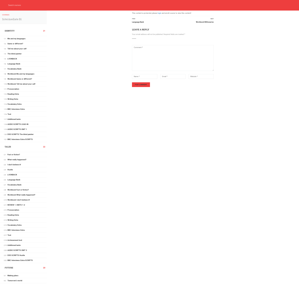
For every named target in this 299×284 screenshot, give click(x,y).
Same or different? (15, 44)
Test (9, 114)
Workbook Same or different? (19, 79)
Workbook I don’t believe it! (18, 200)
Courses (5, 15)
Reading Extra (13, 94)
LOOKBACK (12, 59)
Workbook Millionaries (205, 22)
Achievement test (14, 240)
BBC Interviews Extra (16, 109)
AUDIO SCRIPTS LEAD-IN (17, 124)
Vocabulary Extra (14, 104)
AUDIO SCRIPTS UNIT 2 (17, 250)
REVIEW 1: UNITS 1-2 (16, 205)
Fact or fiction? (13, 155)
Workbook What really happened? (21, 195)
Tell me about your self (17, 49)
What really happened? (16, 160)
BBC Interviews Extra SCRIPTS (20, 139)
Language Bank (13, 64)
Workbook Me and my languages (20, 74)
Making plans (12, 276)
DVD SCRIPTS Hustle (16, 255)
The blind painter (14, 54)
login (159, 13)
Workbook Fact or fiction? (18, 190)
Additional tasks (14, 119)
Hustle (10, 170)
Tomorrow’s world (14, 281)
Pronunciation (13, 89)
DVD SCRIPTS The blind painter (20, 134)
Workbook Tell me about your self (21, 84)
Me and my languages (16, 39)
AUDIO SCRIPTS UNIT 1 (17, 129)
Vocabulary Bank (14, 69)
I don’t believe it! (14, 165)
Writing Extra (12, 99)
